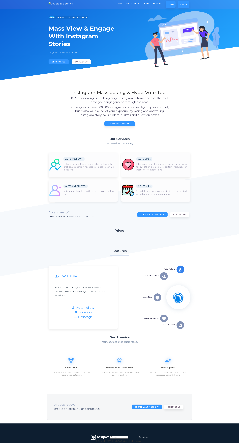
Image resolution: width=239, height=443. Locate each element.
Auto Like (143, 159)
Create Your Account (119, 124)
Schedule (143, 186)
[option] (83, 40)
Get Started (58, 62)
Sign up (183, 4)
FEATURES (158, 4)
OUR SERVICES (132, 4)
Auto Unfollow (75, 186)
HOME (119, 4)
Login (171, 4)
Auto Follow (73, 159)
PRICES (146, 4)
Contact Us (81, 62)
